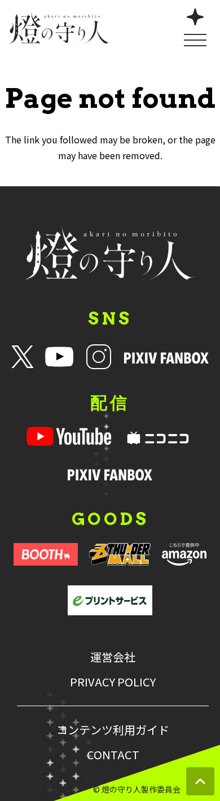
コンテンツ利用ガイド (112, 730)
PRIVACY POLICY (113, 682)
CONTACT (113, 754)
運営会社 (112, 657)
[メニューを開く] (195, 26)
